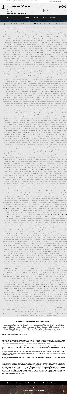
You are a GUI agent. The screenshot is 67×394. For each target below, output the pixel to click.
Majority (59, 31)
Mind (5, 56)
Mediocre (50, 44)
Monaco (11, 233)
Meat (24, 44)
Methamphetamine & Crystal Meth (34, 50)
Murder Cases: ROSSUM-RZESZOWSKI (30, 300)
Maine (47, 31)
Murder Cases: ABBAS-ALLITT (50, 257)
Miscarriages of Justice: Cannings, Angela (48, 87)
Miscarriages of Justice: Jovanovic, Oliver (37, 140)
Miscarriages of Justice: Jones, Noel (14, 140)
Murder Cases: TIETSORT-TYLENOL (56, 306)
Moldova (55, 232)
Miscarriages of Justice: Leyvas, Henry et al (15, 152)
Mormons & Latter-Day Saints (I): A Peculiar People (18, 239)
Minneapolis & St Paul (23, 58)
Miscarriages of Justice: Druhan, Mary (14, 111)
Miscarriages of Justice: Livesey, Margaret (37, 154)
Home (9, 17)
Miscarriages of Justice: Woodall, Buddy (46, 222)
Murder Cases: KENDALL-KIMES (14, 284)
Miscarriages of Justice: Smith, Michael (25, 202)
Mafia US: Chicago (61, 27)
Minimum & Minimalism (37, 56)
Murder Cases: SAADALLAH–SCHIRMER (54, 300)
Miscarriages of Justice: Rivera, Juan (13, 191)
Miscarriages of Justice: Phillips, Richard (54, 181)
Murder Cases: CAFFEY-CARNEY (24, 265)
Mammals (29, 33)
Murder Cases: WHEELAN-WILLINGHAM (33, 310)
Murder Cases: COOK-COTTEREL (48, 267)
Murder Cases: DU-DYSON (44, 271)
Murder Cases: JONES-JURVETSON (36, 282)
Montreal (63, 235)
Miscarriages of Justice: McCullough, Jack (41, 161)
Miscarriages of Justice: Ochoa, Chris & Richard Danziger (32, 175)
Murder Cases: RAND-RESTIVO (36, 298)
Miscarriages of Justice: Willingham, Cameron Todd (18, 222)
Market (53, 35)
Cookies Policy (29, 1)
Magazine (6, 31)
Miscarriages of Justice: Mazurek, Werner (16, 161)
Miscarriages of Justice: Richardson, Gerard (26, 189)
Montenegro (55, 235)
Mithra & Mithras (53, 228)
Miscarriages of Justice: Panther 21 (15, 179)
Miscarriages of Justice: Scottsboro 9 (17, 196)
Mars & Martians (8, 37)
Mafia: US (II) (55, 29)
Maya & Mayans (56, 42)
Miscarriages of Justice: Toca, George (21, 210)
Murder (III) (36, 257)
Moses (22, 253)
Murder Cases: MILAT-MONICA (49, 290)
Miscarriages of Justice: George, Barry (47, 122)
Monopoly (23, 235)
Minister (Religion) (10, 58)
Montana (47, 235)
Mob (11, 230)
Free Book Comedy (50, 17)
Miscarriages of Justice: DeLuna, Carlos (29, 105)
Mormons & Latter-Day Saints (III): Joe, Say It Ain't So (18, 241)
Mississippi (31, 228)
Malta (22, 33)
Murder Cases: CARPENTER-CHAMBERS (47, 265)
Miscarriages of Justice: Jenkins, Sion (34, 138)
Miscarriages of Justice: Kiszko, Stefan (47, 144)
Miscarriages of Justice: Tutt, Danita (31, 212)
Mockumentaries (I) (47, 230)
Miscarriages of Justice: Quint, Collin (22, 185)
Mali (18, 33)
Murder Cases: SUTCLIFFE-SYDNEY (14, 306)
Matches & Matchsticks (37, 40)
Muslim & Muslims (49, 313)
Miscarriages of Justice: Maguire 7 (25, 157)
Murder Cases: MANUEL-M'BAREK (48, 288)
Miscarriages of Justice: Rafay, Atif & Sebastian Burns (49, 185)
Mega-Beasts (14, 46)
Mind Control (12, 56)
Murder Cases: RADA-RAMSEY (17, 298)
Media (29, 44)
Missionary (24, 228)
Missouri (38, 228)
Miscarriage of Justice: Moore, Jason (42, 60)
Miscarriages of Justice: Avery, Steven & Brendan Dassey (34, 68)
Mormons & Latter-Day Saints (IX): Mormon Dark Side (19, 243)
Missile (17, 228)
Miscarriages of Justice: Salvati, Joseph (14, 194)
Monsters (41, 235)
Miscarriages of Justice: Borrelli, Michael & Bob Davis (26, 76)
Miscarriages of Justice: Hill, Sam (57, 130)
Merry (46, 48)
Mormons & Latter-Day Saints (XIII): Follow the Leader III (25, 251)
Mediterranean (59, 44)
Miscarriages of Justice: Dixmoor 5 (38, 107)
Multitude (6, 257)
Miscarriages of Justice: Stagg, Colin (48, 202)
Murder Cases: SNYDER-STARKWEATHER (34, 304)
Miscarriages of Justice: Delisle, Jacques (41, 103)
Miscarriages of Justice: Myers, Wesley (41, 171)
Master (18, 40)
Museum (50, 311)
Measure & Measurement (13, 44)
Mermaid (40, 48)
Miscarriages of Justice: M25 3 (18, 155)
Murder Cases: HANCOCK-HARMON (22, 278)
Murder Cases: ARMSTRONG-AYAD (27, 259)
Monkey (16, 235)
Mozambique (58, 255)
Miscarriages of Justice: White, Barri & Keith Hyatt (26, 220)
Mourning (40, 255)
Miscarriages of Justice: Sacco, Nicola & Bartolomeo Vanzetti (25, 193)
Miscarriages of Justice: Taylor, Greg (39, 208)
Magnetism (41, 31)
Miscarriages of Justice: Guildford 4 (39, 126)
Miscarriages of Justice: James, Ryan (47, 136)
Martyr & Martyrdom (58, 37)
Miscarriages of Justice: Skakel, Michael (42, 200)
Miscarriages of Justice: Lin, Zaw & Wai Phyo (41, 152)
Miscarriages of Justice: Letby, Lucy (35, 150)
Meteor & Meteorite (17, 50)
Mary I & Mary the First (30, 38)
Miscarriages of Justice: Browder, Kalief (47, 79)
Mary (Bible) (19, 38)
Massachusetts (10, 40)
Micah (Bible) (26, 52)
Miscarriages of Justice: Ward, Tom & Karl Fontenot (50, 216)
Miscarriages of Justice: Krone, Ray (40, 146)
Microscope (48, 52)
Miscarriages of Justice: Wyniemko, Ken (31, 224)
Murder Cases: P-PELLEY (45, 294)
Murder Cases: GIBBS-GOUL (11, 276)
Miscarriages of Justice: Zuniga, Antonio (48, 226)
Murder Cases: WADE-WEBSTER (52, 308)
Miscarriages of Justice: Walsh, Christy (38, 214)
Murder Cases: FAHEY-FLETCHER (41, 272)
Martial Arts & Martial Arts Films (41, 37)
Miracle (58, 58)
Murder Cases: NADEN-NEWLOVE (48, 292)
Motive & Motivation (43, 253)
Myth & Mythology (52, 315)
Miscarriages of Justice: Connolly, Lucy (15, 97)
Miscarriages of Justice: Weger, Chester (38, 218)
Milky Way (48, 54)
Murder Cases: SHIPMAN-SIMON (33, 302)
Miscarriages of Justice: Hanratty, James (22, 128)
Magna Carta (25, 31)
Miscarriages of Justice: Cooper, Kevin (38, 97)
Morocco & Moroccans (55, 251)
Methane (48, 50)
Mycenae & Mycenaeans (21, 315)
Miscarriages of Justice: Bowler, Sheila (54, 76)
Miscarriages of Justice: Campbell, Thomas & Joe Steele (19, 87)
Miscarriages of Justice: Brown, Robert (31, 81)
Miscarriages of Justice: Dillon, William (15, 107)
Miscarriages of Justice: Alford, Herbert (34, 64)
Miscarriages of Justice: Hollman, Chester (39, 132)
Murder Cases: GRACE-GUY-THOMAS (31, 276)
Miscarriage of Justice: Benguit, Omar (19, 60)
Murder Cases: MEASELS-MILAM (28, 290)
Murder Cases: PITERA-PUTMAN (43, 296)
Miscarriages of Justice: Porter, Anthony (14, 183)
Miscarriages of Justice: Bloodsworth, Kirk (38, 74)
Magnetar (33, 31)
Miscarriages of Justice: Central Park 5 (17, 91)
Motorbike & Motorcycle (11, 255)
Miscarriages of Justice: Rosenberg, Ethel (37, 191)
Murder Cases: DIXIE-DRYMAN (26, 271)
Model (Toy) (19, 232)
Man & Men (36, 33)
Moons (53, 237)
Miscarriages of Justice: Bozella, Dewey (16, 77)
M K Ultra (7, 27)
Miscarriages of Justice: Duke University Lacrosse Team (42, 111)
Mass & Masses (60, 38)
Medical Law (35, 44)
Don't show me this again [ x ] (55, 1)
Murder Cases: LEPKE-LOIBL (53, 286)
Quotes (18, 17)
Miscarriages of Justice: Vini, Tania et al (15, 214)
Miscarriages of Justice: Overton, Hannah (39, 177)
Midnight (13, 54)
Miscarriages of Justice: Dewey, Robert (53, 105)
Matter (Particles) (34, 42)
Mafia (53, 27)
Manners (16, 35)
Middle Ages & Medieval (60, 52)
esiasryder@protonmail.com (16, 13)
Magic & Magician (15, 31)
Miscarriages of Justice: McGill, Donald (33, 163)
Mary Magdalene (43, 38)
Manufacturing (24, 35)
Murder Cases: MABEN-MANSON (26, 288)
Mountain (33, 255)
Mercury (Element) (15, 48)
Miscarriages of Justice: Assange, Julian (43, 66)
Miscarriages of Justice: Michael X (27, 167)
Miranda (64, 58)
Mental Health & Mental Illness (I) (43, 46)
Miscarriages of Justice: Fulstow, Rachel (23, 122)
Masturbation (26, 40)
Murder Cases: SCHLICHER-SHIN (13, 302)
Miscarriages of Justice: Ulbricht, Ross (54, 212)
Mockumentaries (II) (60, 230)
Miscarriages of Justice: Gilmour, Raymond (54, 124)
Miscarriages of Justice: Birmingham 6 (14, 74)
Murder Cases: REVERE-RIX (54, 298)
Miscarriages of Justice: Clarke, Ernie (35, 95)
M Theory (14, 27)
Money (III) (46, 233)
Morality (59, 237)
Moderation (27, 232)
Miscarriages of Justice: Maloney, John (47, 157)
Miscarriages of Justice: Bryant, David (54, 81)
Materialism (49, 40)
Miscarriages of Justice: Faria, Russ (43, 116)
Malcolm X (12, 33)
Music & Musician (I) (17, 313)
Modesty (49, 232)
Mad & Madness (37, 27)
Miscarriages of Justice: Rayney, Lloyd (14, 187)
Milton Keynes (56, 54)
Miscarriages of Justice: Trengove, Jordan (45, 210)
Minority (52, 58)
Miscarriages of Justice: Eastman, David (54, 113)
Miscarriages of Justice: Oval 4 (17, 177)
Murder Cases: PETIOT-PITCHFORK (21, 296)
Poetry (27, 17)
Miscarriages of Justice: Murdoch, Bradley (17, 171)
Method (55, 50)
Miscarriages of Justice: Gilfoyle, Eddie (29, 124)
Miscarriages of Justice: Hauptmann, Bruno (48, 128)
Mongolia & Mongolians (57, 233)
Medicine (43, 44)
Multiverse (14, 257)
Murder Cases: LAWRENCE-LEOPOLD (33, 286)
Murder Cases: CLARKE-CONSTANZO (26, 267)
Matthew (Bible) (45, 42)
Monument (6, 237)
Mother (28, 253)
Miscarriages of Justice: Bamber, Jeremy (20, 70)
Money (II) (39, 233)
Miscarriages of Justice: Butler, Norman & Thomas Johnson (26, 85)
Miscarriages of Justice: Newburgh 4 (24, 173)
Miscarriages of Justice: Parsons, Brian (37, 179)
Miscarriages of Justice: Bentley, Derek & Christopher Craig (30, 72)
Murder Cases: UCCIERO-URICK (13, 308)
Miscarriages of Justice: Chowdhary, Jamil (30, 93)
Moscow (16, 253)
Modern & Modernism (39, 232)
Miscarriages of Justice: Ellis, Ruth (38, 115)
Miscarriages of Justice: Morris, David (30, 169)
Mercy (35, 48)
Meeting (6, 46)
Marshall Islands (18, 37)
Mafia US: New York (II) (23, 29)
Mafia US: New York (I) (9, 29)
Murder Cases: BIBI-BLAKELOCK (48, 261)
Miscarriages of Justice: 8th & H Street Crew (17, 62)
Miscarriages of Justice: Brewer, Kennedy (40, 77)
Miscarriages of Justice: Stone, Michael (15, 206)
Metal (8, 50)
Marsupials (28, 37)
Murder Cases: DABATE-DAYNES (28, 269)
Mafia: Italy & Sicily (37, 29)
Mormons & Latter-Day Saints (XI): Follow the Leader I (26, 249)
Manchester (8, 35)
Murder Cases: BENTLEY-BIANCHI (28, 261)
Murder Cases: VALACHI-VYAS (32, 308)
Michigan (34, 52)
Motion (33, 253)
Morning (45, 251)
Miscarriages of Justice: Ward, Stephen (23, 216)
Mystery (32, 315)
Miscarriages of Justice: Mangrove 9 (35, 159)
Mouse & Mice (49, 255)
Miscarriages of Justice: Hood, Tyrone (19, 134)
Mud (65, 255)
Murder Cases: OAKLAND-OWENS (26, 294)
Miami (19, 52)
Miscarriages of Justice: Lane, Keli (20, 148)
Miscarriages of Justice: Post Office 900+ (38, 183)
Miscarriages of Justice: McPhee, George (16, 165)
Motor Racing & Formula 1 (57, 253)
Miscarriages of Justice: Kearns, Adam (43, 142)
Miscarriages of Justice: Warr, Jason (15, 218)
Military (20, 54)
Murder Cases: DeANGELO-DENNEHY (51, 269)
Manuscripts (33, 35)
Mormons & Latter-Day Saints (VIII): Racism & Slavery (29, 247)
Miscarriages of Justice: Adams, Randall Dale (44, 62)
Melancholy (22, 46)
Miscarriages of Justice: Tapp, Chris (17, 208)
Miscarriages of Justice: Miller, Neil (48, 167)
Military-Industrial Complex (31, 54)
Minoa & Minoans (43, 58)
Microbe (40, 52)
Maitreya (53, 31)
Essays (36, 17)
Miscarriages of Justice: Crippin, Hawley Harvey (44, 99)
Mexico (14, 52)
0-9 (4, 24)
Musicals (40, 313)
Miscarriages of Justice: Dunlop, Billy (31, 113)
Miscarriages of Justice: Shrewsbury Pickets (54, 198)
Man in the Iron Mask (47, 33)
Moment (5, 233)
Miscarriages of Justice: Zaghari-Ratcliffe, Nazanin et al (20, 226)
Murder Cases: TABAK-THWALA (35, 306)
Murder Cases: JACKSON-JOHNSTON (13, 282)
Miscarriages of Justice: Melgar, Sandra (41, 165)
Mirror (5, 60)
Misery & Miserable (8, 228)
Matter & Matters (23, 42)
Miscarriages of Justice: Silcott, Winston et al (16, 200)
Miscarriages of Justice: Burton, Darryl (39, 83)
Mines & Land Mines (23, 56)
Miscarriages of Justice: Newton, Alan (47, 173)
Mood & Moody (15, 237)
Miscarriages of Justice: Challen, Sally (40, 91)
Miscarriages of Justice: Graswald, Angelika (15, 126)
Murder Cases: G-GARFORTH (36, 274)
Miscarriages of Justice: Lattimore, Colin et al (44, 148)
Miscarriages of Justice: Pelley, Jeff (32, 181)
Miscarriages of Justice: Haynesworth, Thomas (33, 130)
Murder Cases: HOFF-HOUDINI (19, 280)
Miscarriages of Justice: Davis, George (25, 101)
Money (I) (32, 233)
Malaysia (5, 33)
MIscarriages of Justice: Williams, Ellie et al (54, 220)
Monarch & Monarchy (22, 233)
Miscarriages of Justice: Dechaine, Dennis (16, 103)
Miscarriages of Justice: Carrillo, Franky (55, 89)
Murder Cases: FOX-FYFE (19, 274)
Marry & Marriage (62, 35)
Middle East (6, 54)
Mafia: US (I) (47, 29)
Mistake (44, 228)
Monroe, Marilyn (32, 235)
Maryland (52, 38)
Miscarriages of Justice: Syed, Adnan (37, 206)
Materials (56, 40)
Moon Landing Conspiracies (42, 237)
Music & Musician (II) (30, 313)
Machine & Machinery (25, 27)
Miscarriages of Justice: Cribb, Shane (19, 99)
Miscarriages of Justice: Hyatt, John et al (42, 134)
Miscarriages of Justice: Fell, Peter (23, 118)
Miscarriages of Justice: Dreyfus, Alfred (53, 109)
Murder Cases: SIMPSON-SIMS (53, 302)
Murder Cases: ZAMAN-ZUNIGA (37, 311)
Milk (42, 54)
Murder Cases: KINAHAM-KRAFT (34, 284)
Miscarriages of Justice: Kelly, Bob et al (23, 144)
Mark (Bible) (46, 35)
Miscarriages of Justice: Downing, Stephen (28, 109)
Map (40, 35)
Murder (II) (29, 257)
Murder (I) (21, 257)
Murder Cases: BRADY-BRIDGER (27, 263)
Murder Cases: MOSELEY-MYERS (27, 292)
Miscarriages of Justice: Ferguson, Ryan (46, 118)
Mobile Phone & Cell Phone (22, 230)
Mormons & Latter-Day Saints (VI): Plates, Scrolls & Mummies (30, 245)
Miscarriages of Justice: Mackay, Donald (40, 155)
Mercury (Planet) (26, 48)
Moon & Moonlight (27, 237)
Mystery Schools (40, 315)
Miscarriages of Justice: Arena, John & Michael (17, 66)
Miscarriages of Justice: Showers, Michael (28, 198)
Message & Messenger (56, 48)
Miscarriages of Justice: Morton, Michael (53, 169)
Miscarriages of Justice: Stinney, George (29, 204)
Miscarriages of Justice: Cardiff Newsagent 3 (29, 89)
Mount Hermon (24, 255)
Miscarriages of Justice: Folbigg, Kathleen (31, 120)
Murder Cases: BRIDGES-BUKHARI (48, 263)
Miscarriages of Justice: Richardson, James (53, 189)
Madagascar (46, 27)
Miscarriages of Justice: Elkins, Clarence (16, 115)
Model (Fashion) (9, 232)
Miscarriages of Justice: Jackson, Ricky (24, 136)
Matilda (14, 42)
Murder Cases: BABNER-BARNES (48, 259)
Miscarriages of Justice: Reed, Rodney (37, 187)
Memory (30, 46)
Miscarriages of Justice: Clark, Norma (54, 93)
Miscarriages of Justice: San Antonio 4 (37, 194)
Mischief (64, 226)
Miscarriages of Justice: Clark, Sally (13, 95)
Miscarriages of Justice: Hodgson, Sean (14, 132)
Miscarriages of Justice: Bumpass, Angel (14, 83)
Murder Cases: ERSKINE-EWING (20, 272)
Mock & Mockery (36, 230)
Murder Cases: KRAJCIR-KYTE (54, 284)
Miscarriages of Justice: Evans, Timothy (21, 116)
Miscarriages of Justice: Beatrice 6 (43, 70)
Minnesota (34, 58)
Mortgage (9, 253)
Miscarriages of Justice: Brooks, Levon (24, 79)
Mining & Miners (50, 56)
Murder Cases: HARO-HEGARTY (43, 278)
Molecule (62, 232)
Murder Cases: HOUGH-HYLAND (38, 280)
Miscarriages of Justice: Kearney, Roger (19, 142)
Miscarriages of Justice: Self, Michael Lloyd (42, 196)
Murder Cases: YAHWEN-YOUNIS (16, 311)
